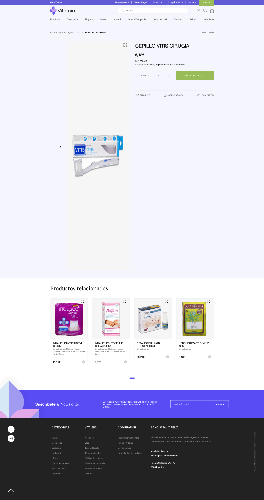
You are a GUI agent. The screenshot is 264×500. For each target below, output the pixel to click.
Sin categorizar (177, 64)
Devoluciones (124, 447)
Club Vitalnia (56, 2)
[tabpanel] (69, 336)
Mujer (103, 19)
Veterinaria (57, 473)
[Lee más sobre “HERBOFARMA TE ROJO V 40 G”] (209, 356)
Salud (192, 19)
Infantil (117, 19)
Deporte (178, 19)
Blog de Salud (122, 2)
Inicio (52, 32)
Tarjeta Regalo (141, 2)
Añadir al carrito (194, 75)
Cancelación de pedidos (130, 452)
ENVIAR (219, 404)
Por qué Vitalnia (175, 2)
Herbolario (208, 19)
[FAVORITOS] (83, 302)
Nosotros (157, 2)
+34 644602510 (170, 455)
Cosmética (72, 19)
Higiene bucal (73, 32)
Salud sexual (160, 19)
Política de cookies (94, 457)
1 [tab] (132, 378)
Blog (87, 442)
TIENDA (206, 2)
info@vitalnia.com (159, 451)
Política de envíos (93, 468)
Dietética (55, 19)
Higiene (89, 19)
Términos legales (93, 452)
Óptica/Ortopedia (137, 19)
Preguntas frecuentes (128, 437)
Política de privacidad (95, 463)
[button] (122, 10)
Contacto (192, 2)
